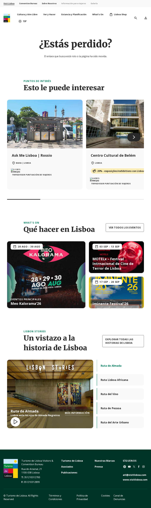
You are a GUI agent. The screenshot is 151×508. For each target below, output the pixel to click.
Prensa (99, 466)
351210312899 (32, 482)
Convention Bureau (28, 3)
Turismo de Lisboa (72, 460)
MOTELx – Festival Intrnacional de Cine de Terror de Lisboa (112, 263)
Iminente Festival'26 (110, 303)
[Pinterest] (124, 466)
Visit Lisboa (9, 3)
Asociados (67, 466)
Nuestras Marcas (105, 460)
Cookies (105, 495)
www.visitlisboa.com (135, 479)
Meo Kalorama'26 (26, 303)
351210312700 (32, 477)
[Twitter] (134, 466)
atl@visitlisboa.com (134, 475)
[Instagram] (143, 466)
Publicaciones (69, 472)
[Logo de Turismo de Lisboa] (7, 18)
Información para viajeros (73, 3)
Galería (94, 3)
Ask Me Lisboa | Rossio (32, 155)
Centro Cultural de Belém (113, 155)
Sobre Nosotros (49, 3)
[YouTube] (129, 466)
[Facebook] (139, 466)
